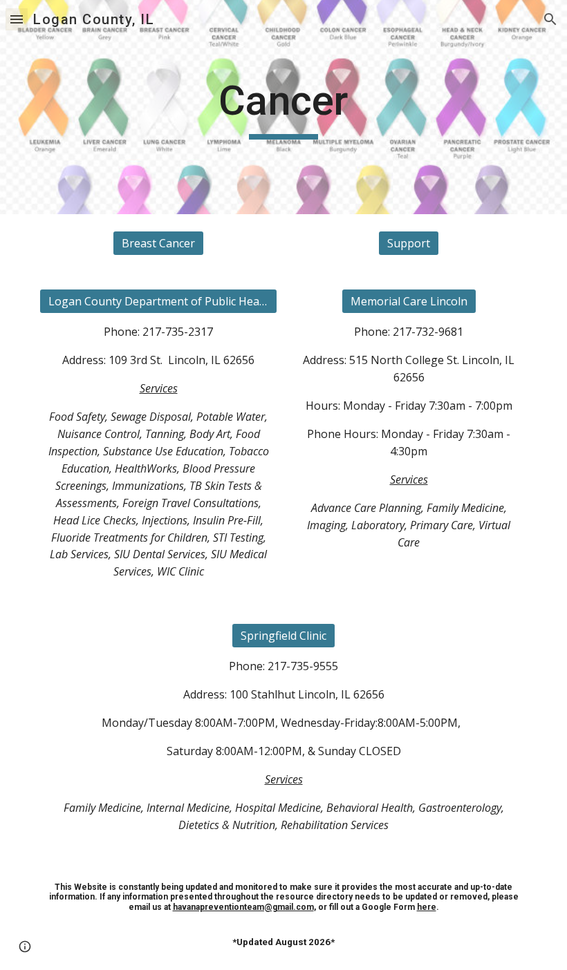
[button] (16, 19)
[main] (284, 107)
